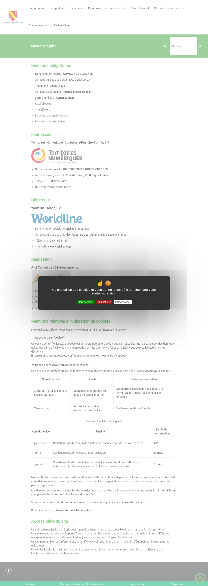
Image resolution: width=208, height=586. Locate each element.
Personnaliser (122, 302)
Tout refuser (104, 302)
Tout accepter (86, 302)
